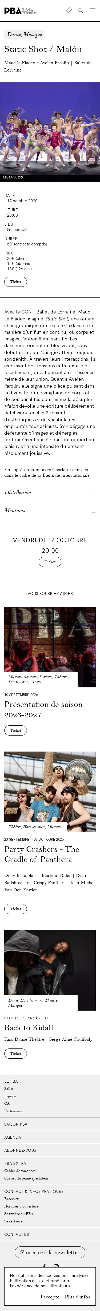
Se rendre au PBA (18, 1213)
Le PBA (11, 1081)
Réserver (11, 1199)
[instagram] (56, 1267)
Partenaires (13, 1111)
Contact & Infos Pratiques (33, 1191)
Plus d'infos (77, 1297)
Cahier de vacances (19, 1171)
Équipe (10, 1096)
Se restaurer (14, 1221)
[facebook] (44, 1267)
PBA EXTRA (15, 1163)
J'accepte (49, 1297)
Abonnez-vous (20, 1150)
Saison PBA (15, 1124)
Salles (9, 1088)
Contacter (16, 1234)
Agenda (12, 1137)
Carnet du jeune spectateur (26, 1178)
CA (7, 1103)
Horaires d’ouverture (21, 1206)
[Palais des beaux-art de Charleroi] (20, 10)
